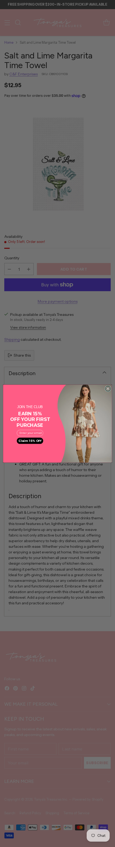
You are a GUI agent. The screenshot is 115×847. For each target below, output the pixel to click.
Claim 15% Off (29, 440)
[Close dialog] (107, 388)
